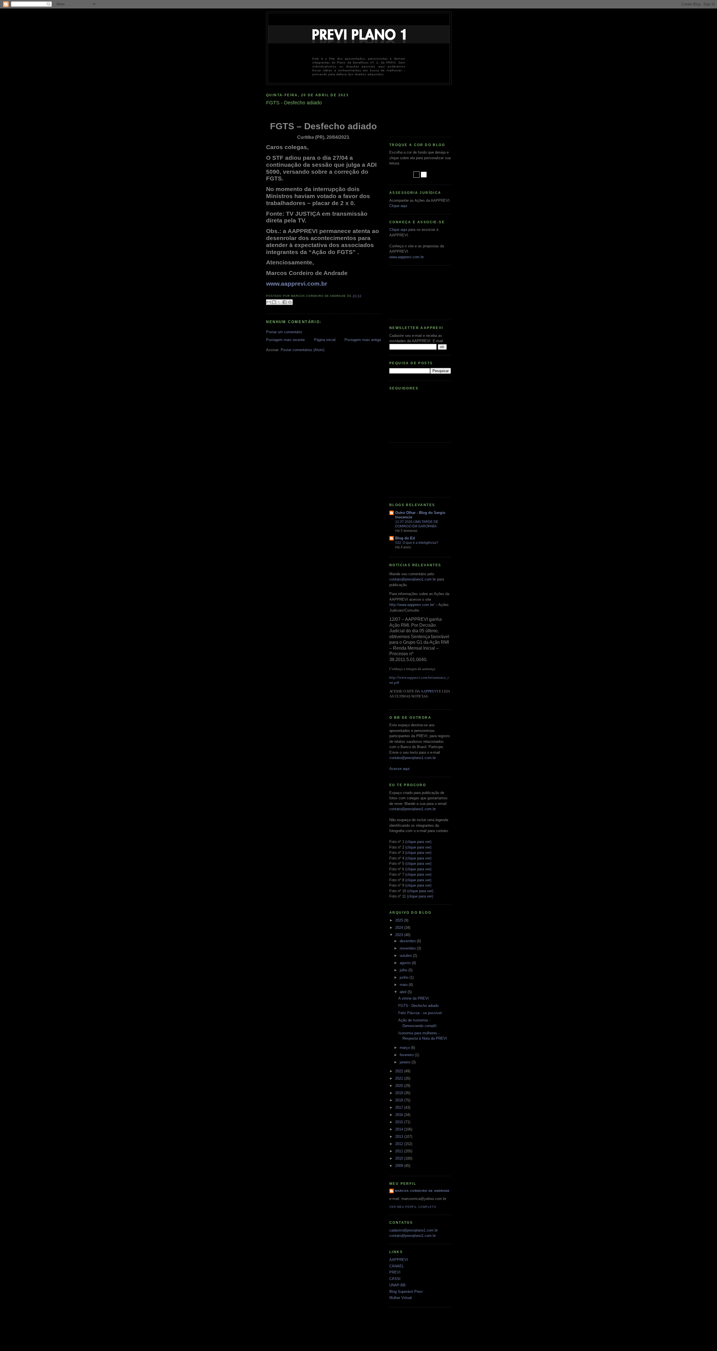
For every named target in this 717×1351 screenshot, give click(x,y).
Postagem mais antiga (362, 340)
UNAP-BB (397, 1285)
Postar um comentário (284, 332)
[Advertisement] (414, 109)
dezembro (408, 941)
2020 (399, 1086)
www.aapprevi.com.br (296, 283)
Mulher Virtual (400, 1298)
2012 (399, 1144)
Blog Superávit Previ (406, 1291)
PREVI (395, 1272)
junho (404, 977)
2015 (399, 1122)
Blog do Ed (405, 538)
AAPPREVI (429, 691)
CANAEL (396, 1266)
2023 (399, 935)
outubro (406, 955)
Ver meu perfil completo (412, 1206)
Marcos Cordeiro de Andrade (422, 1190)
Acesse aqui (399, 769)
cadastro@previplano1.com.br (413, 1230)
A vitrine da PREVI (413, 998)
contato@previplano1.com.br (412, 579)
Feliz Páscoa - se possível (420, 1013)
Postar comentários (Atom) (302, 350)
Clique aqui (398, 206)
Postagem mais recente (285, 340)
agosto (406, 963)
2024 (399, 927)
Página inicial (325, 340)
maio (404, 985)
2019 (399, 1093)
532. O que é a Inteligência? (416, 543)
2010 (399, 1158)
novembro (408, 948)
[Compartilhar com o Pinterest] (290, 302)
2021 (399, 1078)
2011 (399, 1151)
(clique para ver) (418, 842)
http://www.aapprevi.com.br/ (411, 605)
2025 (399, 920)
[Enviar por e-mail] (268, 302)
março (405, 1047)
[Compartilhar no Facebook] (284, 302)
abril (404, 992)
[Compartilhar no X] (279, 302)
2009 (399, 1166)
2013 (399, 1136)
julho (404, 970)
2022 (399, 1071)
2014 (399, 1129)
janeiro (405, 1062)
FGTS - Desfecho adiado (418, 1006)
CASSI (395, 1279)
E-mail (438, 341)
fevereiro (407, 1055)
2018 (399, 1100)
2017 (399, 1107)
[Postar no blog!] (274, 302)
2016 (399, 1115)
